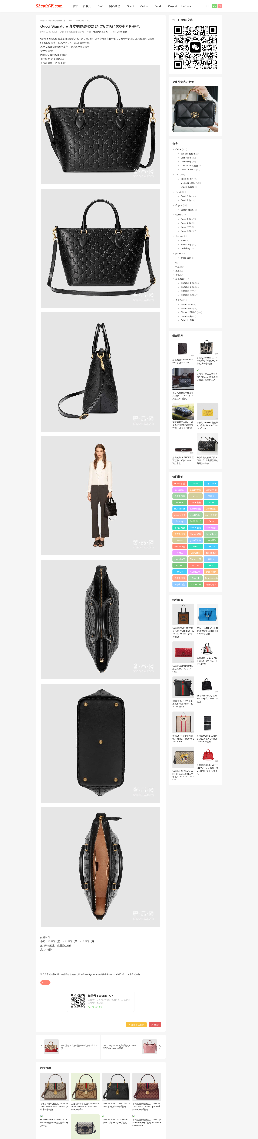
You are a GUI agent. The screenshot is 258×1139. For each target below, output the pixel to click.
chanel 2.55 (186, 304)
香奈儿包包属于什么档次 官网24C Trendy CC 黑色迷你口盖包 (183, 395)
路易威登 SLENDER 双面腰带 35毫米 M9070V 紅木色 (183, 460)
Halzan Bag (186, 244)
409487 (179, 552)
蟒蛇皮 (180, 540)
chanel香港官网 (211, 541)
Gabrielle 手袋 (187, 320)
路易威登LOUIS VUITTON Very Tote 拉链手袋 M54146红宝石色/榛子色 (207, 769)
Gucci (130, 6)
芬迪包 (211, 559)
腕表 (177, 270)
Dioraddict (195, 552)
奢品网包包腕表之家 (57, 20)
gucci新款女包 (195, 509)
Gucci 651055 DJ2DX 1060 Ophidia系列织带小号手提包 (116, 1105)
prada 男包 (186, 257)
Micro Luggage (195, 497)
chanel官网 (211, 571)
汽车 (177, 266)
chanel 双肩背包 (195, 528)
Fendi (158, 6)
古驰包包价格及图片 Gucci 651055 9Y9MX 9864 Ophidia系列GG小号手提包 (146, 1106)
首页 (75, 6)
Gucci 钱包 (186, 230)
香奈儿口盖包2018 (180, 497)
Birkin (183, 240)
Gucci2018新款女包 (195, 572)
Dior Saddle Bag (195, 585)
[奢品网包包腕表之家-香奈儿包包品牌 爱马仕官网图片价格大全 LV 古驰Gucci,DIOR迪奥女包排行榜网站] (49, 6)
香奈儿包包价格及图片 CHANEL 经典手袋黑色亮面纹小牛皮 (207, 460)
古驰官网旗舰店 (180, 528)
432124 (45, 982)
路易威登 (114, 6)
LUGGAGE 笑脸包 (189, 165)
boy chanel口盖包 (211, 484)
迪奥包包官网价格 (211, 585)
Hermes (186, 6)
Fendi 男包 (186, 200)
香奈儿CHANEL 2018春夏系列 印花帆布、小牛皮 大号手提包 (207, 360)
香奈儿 (87, 6)
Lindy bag (185, 248)
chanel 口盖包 (179, 484)
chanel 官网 (211, 489)
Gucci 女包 (79, 20)
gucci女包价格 (179, 516)
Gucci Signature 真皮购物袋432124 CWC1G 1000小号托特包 (111, 974)
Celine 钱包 (186, 161)
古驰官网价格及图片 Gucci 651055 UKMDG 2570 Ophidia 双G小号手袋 (85, 1106)
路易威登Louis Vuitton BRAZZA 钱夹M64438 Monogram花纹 (207, 738)
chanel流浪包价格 (211, 528)
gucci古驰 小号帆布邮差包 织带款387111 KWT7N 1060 (182, 703)
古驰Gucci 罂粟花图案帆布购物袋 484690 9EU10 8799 (183, 738)
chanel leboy (187, 308)
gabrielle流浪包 (211, 553)
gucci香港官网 (211, 516)
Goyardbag (211, 533)
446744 (211, 565)
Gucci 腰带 (186, 226)
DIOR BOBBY (187, 178)
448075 (211, 546)
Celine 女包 (186, 157)
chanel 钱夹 (186, 316)
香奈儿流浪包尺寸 (180, 534)
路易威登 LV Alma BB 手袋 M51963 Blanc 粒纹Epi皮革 (207, 661)
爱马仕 (180, 571)
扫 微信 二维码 (136, 1024)
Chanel (211, 502)
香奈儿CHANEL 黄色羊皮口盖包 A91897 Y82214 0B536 (207, 425)
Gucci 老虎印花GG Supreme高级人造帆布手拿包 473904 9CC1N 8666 (183, 775)
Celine (144, 6)
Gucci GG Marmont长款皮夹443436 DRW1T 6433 (183, 668)
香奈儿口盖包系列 (180, 585)
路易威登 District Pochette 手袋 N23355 (182, 361)
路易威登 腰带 (187, 290)
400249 (179, 502)
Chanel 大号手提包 (195, 560)
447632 (179, 565)
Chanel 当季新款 (188, 312)
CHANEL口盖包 (211, 509)
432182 (195, 565)
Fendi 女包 (186, 196)
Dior (100, 6)
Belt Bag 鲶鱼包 (188, 153)
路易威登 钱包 (187, 294)
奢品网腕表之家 (100, 31)
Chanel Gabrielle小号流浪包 (195, 579)
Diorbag (179, 521)
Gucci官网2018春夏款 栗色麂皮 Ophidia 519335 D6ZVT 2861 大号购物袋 (183, 632)
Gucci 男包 (186, 223)
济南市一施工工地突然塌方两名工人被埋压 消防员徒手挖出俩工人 (207, 376)
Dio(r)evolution (211, 578)
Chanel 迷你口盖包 (195, 534)
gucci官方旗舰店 (195, 541)
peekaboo (180, 489)
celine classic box (195, 547)
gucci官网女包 (195, 516)
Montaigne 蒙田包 (189, 182)
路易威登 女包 (187, 283)
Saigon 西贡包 (187, 209)
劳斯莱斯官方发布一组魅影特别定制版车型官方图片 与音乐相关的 (182, 425)
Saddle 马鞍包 (187, 186)
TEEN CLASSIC (188, 169)
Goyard (172, 6)
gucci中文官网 (195, 490)
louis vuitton (179, 508)
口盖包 (211, 496)
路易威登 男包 (187, 287)
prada (178, 253)
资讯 (177, 274)
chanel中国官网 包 (180, 560)
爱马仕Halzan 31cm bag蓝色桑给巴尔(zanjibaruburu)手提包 (207, 630)
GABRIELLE (195, 521)
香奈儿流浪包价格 (180, 579)
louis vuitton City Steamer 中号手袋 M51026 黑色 (207, 698)
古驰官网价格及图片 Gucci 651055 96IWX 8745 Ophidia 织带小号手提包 (54, 1106)
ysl (176, 262)
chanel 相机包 (195, 503)
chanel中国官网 (180, 547)
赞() (155, 1024)
